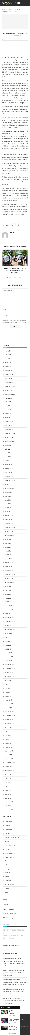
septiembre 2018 (10, 723)
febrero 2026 (9, 374)
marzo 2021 (8, 606)
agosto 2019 (8, 680)
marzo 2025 (8, 418)
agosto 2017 (8, 774)
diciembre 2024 (9, 429)
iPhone (7, 849)
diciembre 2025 (9, 382)
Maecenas (6, 933)
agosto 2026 (8, 351)
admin (5, 36)
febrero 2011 (9, 802)
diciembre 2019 (9, 665)
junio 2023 (8, 500)
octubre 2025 (9, 390)
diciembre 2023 (9, 476)
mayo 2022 (8, 551)
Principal (7, 869)
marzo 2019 (8, 700)
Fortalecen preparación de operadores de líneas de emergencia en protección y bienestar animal (14, 982)
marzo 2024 (8, 465)
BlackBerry (8, 830)
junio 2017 (8, 782)
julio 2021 (8, 590)
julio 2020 (8, 637)
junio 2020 (8, 641)
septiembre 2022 (10, 535)
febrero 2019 (9, 704)
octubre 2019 (9, 672)
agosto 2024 (8, 445)
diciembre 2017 (9, 759)
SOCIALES (8, 873)
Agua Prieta (12, 9)
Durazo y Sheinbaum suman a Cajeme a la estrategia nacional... (15, 270)
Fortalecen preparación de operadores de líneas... (13, 1029)
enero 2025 (8, 425)
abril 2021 (8, 602)
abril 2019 (8, 696)
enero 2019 (8, 708)
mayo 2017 (8, 786)
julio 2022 (8, 543)
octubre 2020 (9, 625)
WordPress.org (8, 918)
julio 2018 (8, 731)
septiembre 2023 (10, 488)
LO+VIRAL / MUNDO (11, 853)
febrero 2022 (9, 563)
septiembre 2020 (10, 629)
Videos (7, 888)
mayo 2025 (8, 410)
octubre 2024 (9, 437)
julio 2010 (8, 806)
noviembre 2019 (10, 669)
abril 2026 (8, 367)
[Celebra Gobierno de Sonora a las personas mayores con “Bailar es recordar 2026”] (4, 1020)
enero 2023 (8, 520)
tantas (21, 935)
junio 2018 (8, 735)
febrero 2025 (9, 421)
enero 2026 (8, 378)
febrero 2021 (9, 610)
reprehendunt (14, 935)
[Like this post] (14, 225)
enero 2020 (8, 661)
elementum (13, 930)
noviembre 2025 (10, 386)
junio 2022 (8, 547)
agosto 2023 (8, 492)
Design (7, 841)
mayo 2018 (8, 739)
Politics (7, 865)
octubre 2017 (9, 767)
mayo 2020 (8, 645)
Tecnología (8, 880)
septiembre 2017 (10, 771)
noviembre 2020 (10, 621)
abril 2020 (8, 649)
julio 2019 (8, 684)
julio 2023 (8, 496)
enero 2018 (8, 755)
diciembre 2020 (9, 618)
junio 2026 (8, 359)
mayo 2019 (8, 692)
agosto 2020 (8, 633)
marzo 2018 (8, 747)
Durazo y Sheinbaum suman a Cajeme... (14, 1012)
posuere (22, 933)
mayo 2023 (8, 504)
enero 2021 (8, 614)
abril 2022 (8, 555)
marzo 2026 (8, 371)
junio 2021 (8, 594)
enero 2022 (8, 567)
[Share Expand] (18, 225)
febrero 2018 (9, 751)
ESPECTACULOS (10, 845)
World (6, 892)
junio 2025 (8, 406)
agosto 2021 (8, 586)
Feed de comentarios (9, 913)
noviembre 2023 (10, 480)
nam (16, 933)
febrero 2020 (9, 657)
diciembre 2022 (9, 523)
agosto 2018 (8, 727)
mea (12, 933)
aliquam (6, 930)
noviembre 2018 (10, 716)
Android (7, 826)
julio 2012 (8, 794)
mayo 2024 (8, 457)
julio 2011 (8, 798)
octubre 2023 (9, 484)
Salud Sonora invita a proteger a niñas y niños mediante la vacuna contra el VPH (13, 991)
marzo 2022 (8, 559)
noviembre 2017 (10, 763)
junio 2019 (8, 688)
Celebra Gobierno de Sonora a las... (14, 1020)
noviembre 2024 (10, 433)
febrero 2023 (9, 516)
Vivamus (12, 938)
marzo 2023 (8, 512)
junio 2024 (8, 453)
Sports (7, 877)
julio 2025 (8, 402)
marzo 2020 (8, 653)
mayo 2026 (8, 363)
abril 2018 (8, 743)
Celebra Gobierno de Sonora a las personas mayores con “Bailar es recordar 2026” (13, 972)
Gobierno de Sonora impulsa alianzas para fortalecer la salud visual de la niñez (13, 1000)
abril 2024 (8, 461)
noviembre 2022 (10, 527)
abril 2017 (8, 790)
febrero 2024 (9, 469)
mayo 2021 (8, 598)
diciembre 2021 (9, 571)
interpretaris (21, 930)
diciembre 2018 (9, 712)
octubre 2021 (9, 578)
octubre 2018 (9, 720)
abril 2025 (8, 414)
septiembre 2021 (10, 582)
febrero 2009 (9, 810)
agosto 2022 (8, 539)
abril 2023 (8, 508)
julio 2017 (8, 778)
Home (3, 9)
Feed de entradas (8, 909)
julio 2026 (8, 355)
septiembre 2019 (10, 676)
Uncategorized (9, 884)
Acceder (5, 904)
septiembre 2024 (10, 441)
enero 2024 (8, 472)
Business (7, 833)
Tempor (6, 938)
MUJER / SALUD (9, 857)
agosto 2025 (8, 398)
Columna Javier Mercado (12, 837)
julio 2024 (8, 449)
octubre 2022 (9, 531)
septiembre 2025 (10, 394)
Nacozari (7, 861)
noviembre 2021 (10, 574)
